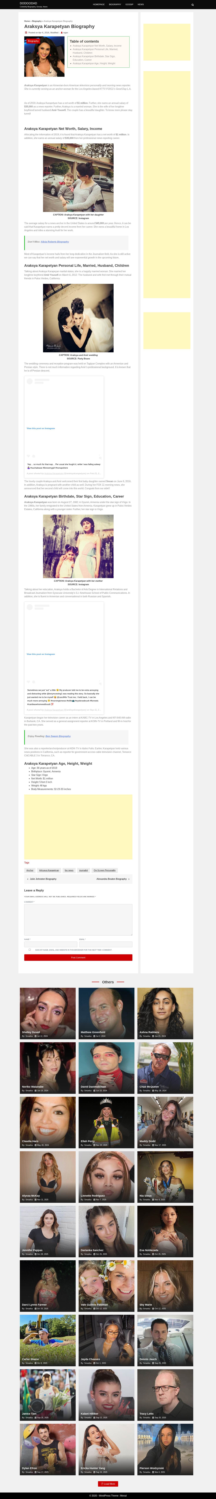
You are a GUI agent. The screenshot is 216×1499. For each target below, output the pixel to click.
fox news (69, 870)
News (141, 4)
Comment (29, 902)
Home (27, 21)
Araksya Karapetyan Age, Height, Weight (94, 63)
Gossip (129, 4)
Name (27, 939)
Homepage (99, 4)
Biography (115, 4)
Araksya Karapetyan (53, 473)
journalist (83, 870)
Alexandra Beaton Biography (112, 879)
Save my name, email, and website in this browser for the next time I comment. (73, 950)
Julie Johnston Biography (43, 879)
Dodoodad (28, 3)
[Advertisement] (78, 828)
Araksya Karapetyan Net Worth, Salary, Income (97, 45)
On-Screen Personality (105, 870)
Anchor (29, 870)
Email (82, 939)
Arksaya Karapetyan (49, 870)
